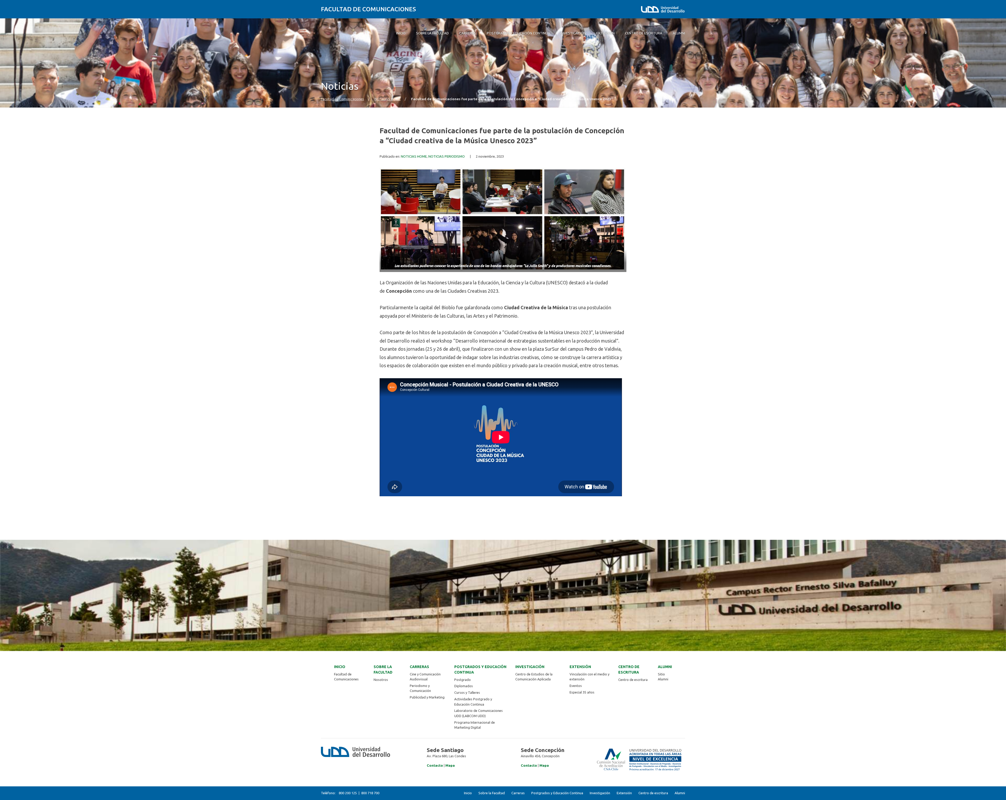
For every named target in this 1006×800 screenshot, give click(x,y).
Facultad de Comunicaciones (368, 9)
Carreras (419, 667)
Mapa (450, 765)
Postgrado (462, 679)
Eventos (576, 685)
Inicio (339, 667)
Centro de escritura (628, 669)
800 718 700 (370, 793)
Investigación (529, 667)
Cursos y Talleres (467, 692)
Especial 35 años (582, 692)
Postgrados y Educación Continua (480, 669)
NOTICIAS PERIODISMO (446, 156)
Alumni (665, 667)
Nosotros (381, 679)
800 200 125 (348, 793)
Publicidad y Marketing (427, 697)
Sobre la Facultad (383, 669)
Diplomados (463, 686)
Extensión (580, 667)
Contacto (435, 765)
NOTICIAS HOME (388, 99)
